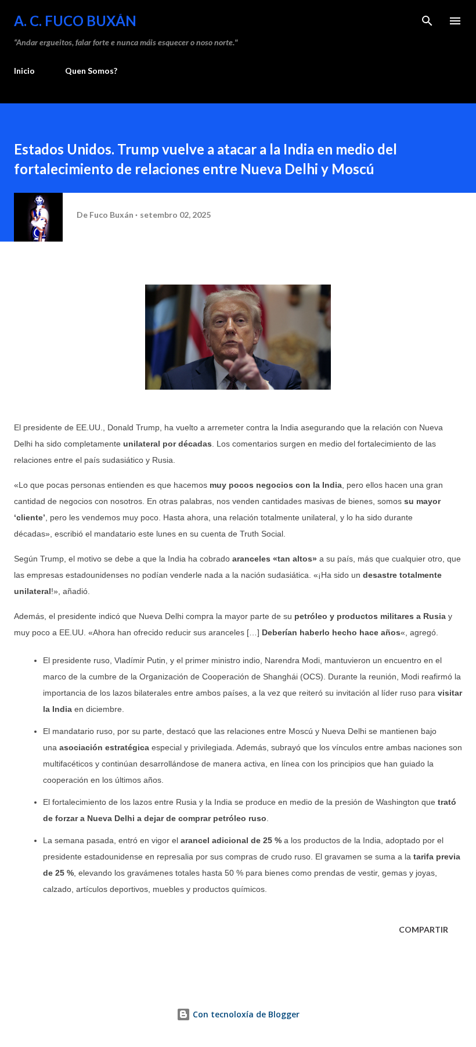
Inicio (24, 70)
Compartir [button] (423, 929)
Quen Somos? (91, 70)
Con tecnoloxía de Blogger (245, 1014)
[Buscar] (427, 21)
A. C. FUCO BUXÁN (75, 20)
